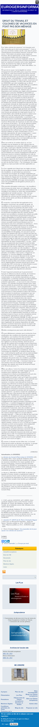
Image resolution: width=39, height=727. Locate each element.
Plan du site (7, 561)
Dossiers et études (19, 703)
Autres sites (33, 703)
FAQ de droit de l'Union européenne (19, 699)
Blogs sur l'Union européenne (32, 695)
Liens (5, 567)
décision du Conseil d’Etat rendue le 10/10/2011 (18, 457)
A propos (4, 692)
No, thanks (14, 724)
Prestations (5, 699)
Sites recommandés (33, 691)
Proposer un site (32, 708)
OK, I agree (5, 724)
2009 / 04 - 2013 (7, 658)
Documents (6, 558)
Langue (4, 536)
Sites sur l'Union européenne (32, 699)
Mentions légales (8, 564)
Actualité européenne (9, 552)
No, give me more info (7, 720)
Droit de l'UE (7, 555)
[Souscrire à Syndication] (4, 571)
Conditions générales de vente (5, 707)
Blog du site (19, 708)
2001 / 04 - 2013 (7, 653)
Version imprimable (9, 543)
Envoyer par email (23, 543)
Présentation (5, 695)
